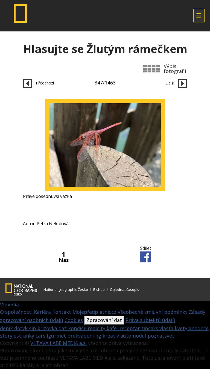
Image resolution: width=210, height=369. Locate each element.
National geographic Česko (65, 289)
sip (33, 328)
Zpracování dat (104, 320)
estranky (25, 335)
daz (63, 328)
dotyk (21, 328)
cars (41, 335)
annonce (199, 328)
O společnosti (16, 312)
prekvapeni (81, 335)
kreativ (111, 335)
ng (99, 335)
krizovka (48, 328)
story (7, 335)
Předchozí (44, 83)
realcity (97, 328)
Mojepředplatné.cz (94, 312)
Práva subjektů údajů (150, 320)
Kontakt (61, 312)
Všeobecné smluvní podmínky (153, 312)
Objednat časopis (124, 289)
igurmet (57, 335)
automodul (134, 335)
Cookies (74, 320)
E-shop (99, 289)
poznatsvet (161, 335)
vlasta (167, 328)
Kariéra (42, 312)
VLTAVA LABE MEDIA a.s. (58, 343)
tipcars (150, 328)
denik (7, 328)
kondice (78, 328)
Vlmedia (9, 304)
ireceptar (129, 328)
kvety (182, 328)
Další (170, 83)
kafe (112, 328)
